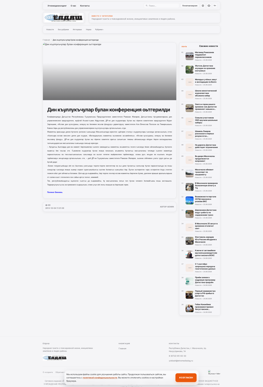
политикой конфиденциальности (100, 377)
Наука (88, 29)
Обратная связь (62, 372)
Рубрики (99, 29)
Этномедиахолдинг (57, 6)
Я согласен (186, 377)
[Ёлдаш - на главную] (64, 17)
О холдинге (48, 372)
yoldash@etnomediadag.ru (181, 360)
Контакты (85, 6)
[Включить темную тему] (202, 5)
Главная (46, 40)
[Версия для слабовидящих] (208, 5)
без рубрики (63, 29)
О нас (73, 6)
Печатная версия (189, 6)
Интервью (77, 29)
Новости (50, 29)
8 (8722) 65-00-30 (177, 356)
